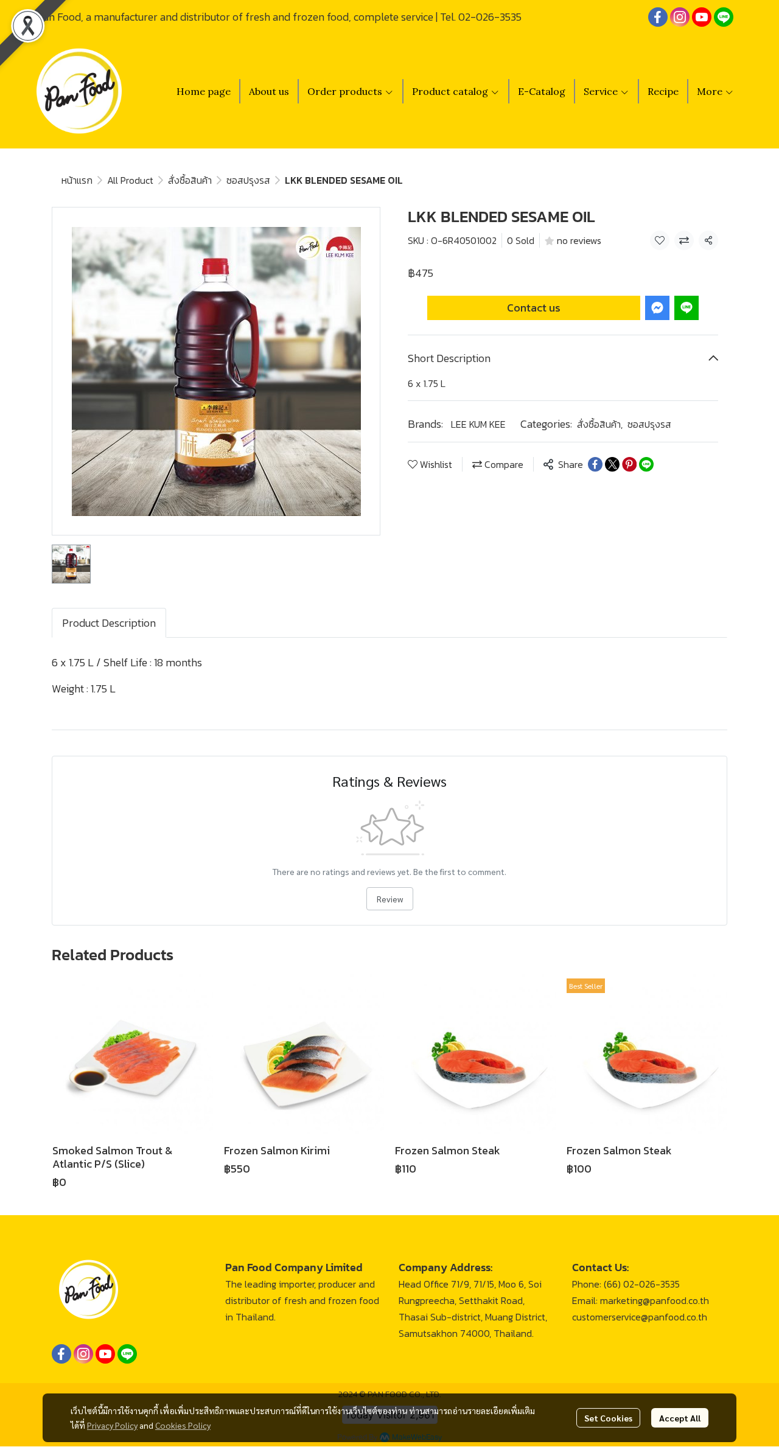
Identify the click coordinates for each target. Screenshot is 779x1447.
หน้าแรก (77, 180)
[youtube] (701, 17)
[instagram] (680, 17)
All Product (130, 180)
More (711, 91)
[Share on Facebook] (595, 464)
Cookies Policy (183, 1425)
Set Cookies (608, 1417)
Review (390, 898)
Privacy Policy (112, 1425)
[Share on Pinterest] (629, 464)
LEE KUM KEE (478, 424)
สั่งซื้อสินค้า (190, 180)
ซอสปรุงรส (248, 180)
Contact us (534, 307)
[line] (723, 17)
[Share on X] (612, 464)
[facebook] (658, 17)
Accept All (679, 1417)
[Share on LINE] (646, 464)
